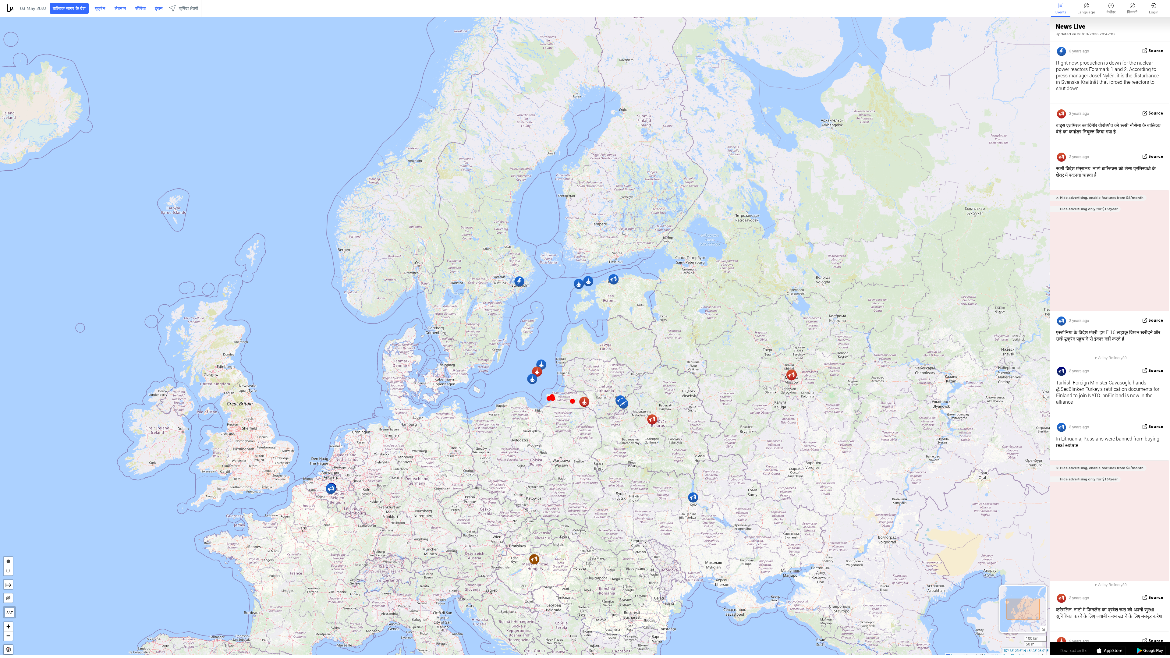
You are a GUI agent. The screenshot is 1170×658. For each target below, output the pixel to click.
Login (1153, 12)
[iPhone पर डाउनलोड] (1110, 651)
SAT (9, 612)
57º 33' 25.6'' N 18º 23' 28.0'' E (1026, 650)
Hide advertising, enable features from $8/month (1101, 198)
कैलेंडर (1111, 12)
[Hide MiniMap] (1043, 629)
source (1155, 50)
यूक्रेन (100, 8)
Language (1086, 12)
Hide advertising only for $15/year (1089, 209)
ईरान (159, 8)
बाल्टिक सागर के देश (69, 8)
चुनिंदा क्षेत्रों (188, 8)
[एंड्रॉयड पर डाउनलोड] (1150, 651)
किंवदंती (1132, 12)
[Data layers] (8, 649)
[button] (552, 398)
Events (1060, 12)
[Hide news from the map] (8, 598)
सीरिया (140, 8)
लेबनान (120, 8)
